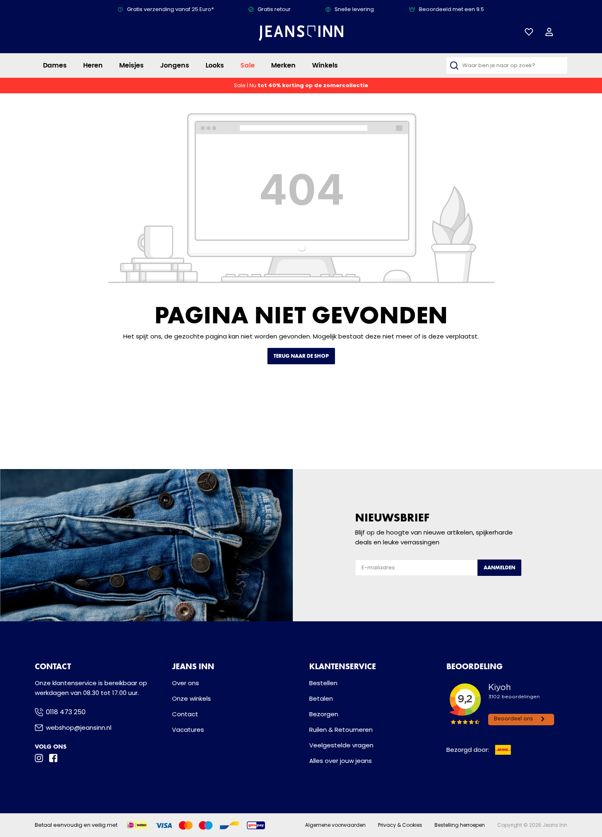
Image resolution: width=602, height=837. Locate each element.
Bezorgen (323, 714)
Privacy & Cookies (400, 824)
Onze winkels (191, 698)
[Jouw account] (549, 32)
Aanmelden (499, 567)
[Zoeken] (454, 65)
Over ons (185, 683)
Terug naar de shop (301, 355)
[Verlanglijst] (529, 32)
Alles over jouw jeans (340, 760)
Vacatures (188, 729)
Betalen (321, 698)
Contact (185, 714)
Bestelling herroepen (460, 824)
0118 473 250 (66, 712)
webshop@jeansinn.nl (78, 727)
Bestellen (323, 683)
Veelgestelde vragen (341, 745)
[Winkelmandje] (565, 32)
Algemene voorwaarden (335, 824)
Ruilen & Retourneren (341, 729)
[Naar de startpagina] (301, 33)
